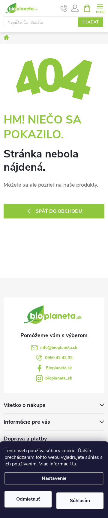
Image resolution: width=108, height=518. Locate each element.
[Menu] (100, 8)
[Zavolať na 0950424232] (64, 8)
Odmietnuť (28, 499)
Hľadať (90, 22)
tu (74, 464)
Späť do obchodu (59, 211)
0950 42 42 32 (59, 358)
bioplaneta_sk (58, 378)
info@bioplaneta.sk (58, 347)
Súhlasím (80, 500)
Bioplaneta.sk (59, 368)
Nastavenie (54, 478)
